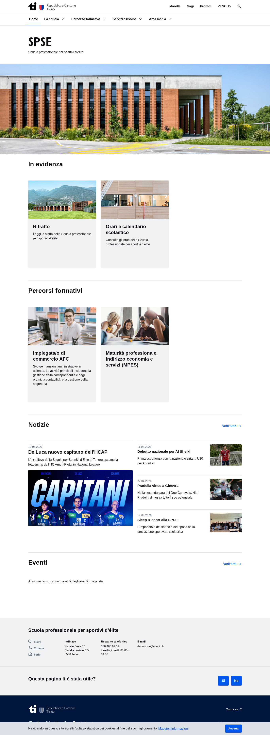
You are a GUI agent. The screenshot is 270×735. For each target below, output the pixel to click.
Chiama (39, 648)
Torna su (232, 709)
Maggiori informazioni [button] (173, 728)
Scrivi (37, 654)
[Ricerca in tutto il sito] (239, 6)
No (236, 680)
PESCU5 (224, 6)
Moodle (174, 6)
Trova (37, 641)
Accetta (233, 728)
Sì (223, 680)
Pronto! (205, 6)
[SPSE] (52, 6)
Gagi (190, 6)
